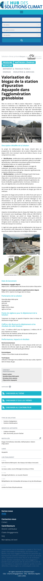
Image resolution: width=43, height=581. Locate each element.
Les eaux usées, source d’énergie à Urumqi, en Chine (18, 469)
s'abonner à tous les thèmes (19, 400)
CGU (4, 574)
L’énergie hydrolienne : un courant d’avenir (15, 475)
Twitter (5, 514)
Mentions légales (34, 574)
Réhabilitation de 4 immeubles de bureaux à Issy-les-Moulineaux (21, 481)
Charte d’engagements (10, 532)
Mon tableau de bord (9, 540)
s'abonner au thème (15, 393)
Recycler (7, 65)
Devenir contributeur (9, 529)
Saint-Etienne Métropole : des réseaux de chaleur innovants (20, 463)
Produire (7, 62)
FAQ (3, 536)
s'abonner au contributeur (18, 407)
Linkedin (3, 514)
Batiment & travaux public (17, 68)
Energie (7, 72)
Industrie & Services (23, 72)
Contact (4, 522)
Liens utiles (22, 576)
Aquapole (5, 452)
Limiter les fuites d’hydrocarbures (12, 487)
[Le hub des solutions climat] (21, 5)
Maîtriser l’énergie (25, 62)
